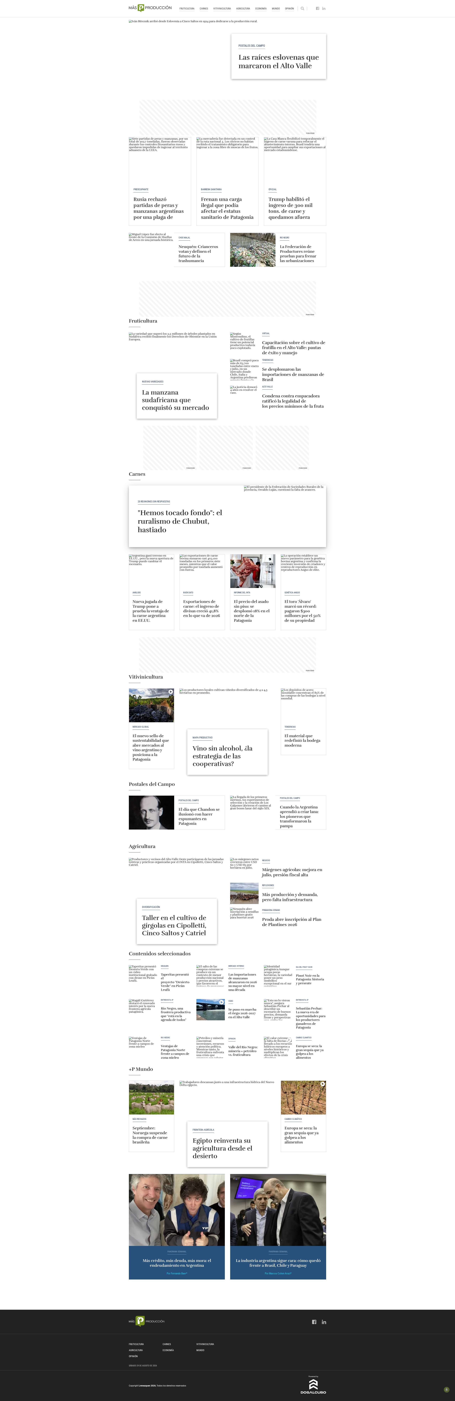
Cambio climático (304, 1038)
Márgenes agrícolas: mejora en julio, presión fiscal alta (292, 872)
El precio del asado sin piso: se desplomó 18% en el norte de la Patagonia (252, 611)
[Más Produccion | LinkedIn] (324, 8)
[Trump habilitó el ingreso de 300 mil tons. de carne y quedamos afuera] (295, 160)
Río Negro (284, 238)
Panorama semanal (176, 1252)
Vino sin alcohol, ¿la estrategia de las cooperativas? (223, 756)
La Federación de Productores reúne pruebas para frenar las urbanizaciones (298, 253)
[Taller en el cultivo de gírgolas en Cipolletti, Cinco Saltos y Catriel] (177, 894)
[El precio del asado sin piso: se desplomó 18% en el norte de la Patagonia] (252, 571)
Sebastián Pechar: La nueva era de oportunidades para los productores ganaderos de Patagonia (310, 1018)
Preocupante (140, 189)
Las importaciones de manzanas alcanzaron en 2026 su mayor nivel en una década (242, 982)
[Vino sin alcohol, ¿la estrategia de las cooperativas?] (227, 724)
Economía (261, 8)
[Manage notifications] (446, 1389)
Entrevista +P (167, 1000)
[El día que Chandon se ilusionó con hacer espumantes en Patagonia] (151, 813)
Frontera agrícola (203, 1129)
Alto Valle (267, 387)
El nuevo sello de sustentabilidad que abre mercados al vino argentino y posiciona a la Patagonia (151, 747)
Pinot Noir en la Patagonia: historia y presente (310, 979)
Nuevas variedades (152, 381)
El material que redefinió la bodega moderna (302, 740)
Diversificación (151, 907)
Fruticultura (187, 8)
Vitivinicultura (222, 8)
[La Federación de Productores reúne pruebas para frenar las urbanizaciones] (252, 250)
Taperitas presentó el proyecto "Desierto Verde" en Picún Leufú (175, 982)
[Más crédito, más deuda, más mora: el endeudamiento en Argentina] (177, 1210)
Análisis (137, 592)
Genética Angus (292, 592)
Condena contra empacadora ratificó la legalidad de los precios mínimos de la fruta (293, 401)
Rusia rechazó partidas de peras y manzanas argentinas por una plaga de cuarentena (158, 211)
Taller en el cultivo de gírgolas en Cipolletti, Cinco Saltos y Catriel (174, 925)
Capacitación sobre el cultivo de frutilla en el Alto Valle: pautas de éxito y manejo (293, 348)
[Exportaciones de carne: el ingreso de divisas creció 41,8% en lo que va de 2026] (202, 571)
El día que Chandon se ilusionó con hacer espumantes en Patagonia (199, 816)
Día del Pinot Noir (304, 967)
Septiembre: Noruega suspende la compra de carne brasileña (150, 1135)
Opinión (289, 8)
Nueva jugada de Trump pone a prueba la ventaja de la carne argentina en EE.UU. (151, 611)
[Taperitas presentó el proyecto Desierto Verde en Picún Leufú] (143, 975)
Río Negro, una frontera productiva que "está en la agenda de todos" (176, 1014)
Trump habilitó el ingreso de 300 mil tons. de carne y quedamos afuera (290, 208)
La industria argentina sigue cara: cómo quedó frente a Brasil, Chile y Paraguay (278, 1263)
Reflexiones (268, 885)
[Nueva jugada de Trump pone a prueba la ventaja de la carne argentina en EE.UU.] (151, 571)
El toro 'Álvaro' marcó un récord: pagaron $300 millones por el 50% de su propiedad (303, 611)
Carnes (204, 8)
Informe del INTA (242, 592)
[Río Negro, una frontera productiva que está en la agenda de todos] (143, 1009)
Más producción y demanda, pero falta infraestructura (290, 897)
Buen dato (188, 592)
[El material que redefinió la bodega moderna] (303, 705)
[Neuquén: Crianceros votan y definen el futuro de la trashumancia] (151, 250)
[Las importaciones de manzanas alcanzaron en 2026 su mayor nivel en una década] (210, 975)
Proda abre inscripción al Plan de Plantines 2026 (291, 922)
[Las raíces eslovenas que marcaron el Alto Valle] (227, 56)
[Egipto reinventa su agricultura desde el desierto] (227, 1116)
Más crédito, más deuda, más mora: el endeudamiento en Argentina (177, 1263)
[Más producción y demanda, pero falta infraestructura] (244, 893)
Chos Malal (184, 238)
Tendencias (267, 360)
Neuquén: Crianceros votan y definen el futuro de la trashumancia (198, 253)
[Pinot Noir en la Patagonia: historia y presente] (278, 975)
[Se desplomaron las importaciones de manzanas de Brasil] (244, 369)
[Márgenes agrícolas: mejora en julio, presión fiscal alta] (244, 868)
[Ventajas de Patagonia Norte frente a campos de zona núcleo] (143, 1047)
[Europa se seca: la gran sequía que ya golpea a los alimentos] (278, 1047)
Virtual (266, 333)
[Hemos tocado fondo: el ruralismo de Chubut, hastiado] (285, 516)
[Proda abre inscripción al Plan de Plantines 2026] (244, 918)
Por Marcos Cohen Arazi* (278, 1273)
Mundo (276, 8)
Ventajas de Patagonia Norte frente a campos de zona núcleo (175, 1052)
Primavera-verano (271, 910)
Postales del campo (252, 45)
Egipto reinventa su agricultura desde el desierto (222, 1148)
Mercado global (141, 727)
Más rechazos (139, 1119)
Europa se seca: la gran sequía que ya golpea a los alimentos (309, 1052)
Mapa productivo (202, 737)
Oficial (273, 189)
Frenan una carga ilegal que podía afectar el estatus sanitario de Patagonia (227, 208)
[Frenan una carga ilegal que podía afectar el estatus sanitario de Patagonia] (227, 160)
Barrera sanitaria (211, 189)
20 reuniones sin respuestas (154, 501)
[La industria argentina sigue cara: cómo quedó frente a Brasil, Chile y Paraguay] (278, 1210)
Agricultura (243, 8)
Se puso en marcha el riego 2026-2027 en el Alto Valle (242, 1013)
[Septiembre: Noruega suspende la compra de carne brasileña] (151, 1097)
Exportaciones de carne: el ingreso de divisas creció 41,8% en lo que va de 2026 (201, 608)
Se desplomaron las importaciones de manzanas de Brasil (293, 374)
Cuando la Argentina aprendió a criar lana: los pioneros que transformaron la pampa (299, 816)
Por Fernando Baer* (177, 1273)
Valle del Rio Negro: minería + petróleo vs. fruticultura (243, 1051)
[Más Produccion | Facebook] (317, 8)
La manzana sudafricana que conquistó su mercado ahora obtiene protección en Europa (175, 407)
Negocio (266, 860)
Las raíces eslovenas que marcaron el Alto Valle (279, 61)
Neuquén (164, 966)
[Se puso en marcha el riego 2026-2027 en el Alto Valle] (210, 1009)
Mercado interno (236, 966)
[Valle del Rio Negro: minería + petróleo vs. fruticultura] (210, 1047)
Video (230, 1001)
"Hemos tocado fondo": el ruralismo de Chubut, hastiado (180, 521)
